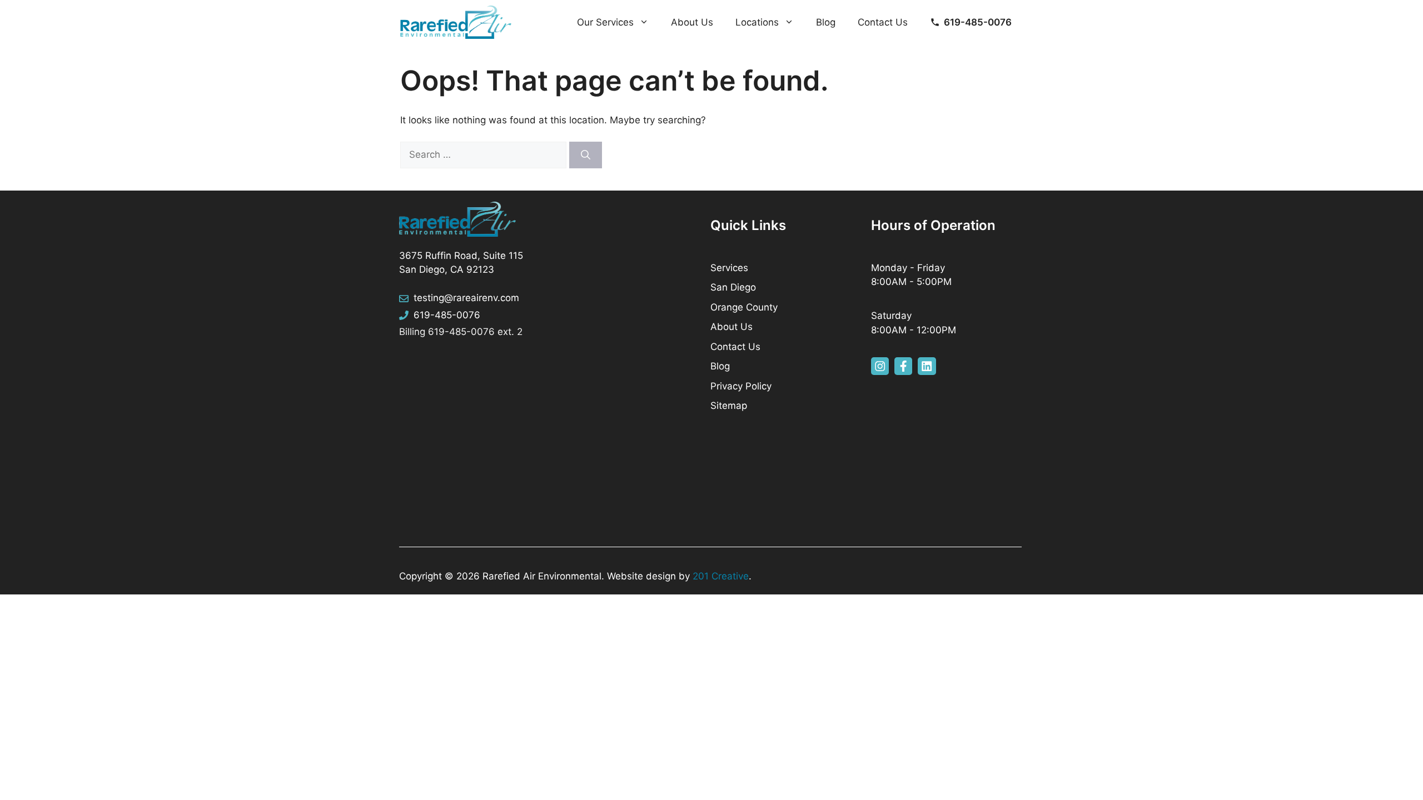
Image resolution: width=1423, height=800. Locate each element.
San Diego (733, 287)
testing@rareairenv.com (466, 297)
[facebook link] (903, 366)
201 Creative (721, 576)
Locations (757, 22)
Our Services (605, 22)
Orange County (744, 307)
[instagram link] (880, 366)
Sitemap (728, 405)
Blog (825, 22)
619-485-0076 (447, 315)
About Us (692, 22)
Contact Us (883, 22)
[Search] (585, 155)
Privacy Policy (741, 386)
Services (729, 267)
